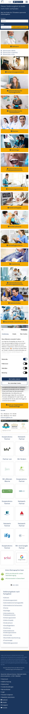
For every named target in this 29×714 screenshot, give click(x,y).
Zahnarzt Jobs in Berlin (9, 50)
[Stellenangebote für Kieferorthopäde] (14, 199)
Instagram (5, 705)
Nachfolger (15, 150)
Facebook (4, 700)
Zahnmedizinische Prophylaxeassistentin (14, 169)
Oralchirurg (15, 264)
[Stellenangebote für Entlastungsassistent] (14, 180)
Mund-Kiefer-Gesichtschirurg (15, 322)
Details (14, 334)
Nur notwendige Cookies (14, 383)
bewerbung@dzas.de (6, 417)
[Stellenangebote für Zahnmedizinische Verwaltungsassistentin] (14, 274)
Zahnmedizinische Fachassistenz (15, 111)
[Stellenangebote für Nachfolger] (14, 141)
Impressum (5, 679)
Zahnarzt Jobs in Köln (9, 54)
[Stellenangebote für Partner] (14, 122)
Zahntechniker (15, 303)
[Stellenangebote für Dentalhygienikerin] (14, 236)
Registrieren (18, 2)
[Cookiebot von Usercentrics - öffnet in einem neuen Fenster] (20, 330)
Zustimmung (5, 334)
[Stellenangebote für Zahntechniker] (14, 294)
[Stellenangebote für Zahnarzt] (14, 37)
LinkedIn (4, 702)
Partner (15, 131)
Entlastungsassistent (15, 189)
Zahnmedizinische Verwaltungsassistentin (14, 283)
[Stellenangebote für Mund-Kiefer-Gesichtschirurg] (14, 313)
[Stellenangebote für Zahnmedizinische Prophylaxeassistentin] (14, 160)
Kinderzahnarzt (15, 226)
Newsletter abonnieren (8, 697)
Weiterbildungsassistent (11, 643)
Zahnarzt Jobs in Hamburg (10, 52)
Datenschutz (5, 684)
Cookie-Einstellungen (7, 687)
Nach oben (15, 585)
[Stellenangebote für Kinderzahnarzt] (14, 218)
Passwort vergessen (7, 694)
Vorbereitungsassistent (15, 72)
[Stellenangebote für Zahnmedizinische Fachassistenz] (14, 102)
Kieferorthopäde (15, 208)
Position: (3, 18)
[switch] (25, 364)
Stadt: (2, 24)
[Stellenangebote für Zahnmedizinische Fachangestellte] (14, 82)
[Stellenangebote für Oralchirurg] (14, 255)
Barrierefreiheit (6, 689)
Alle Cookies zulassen (14, 379)
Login (9, 2)
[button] (27, 2)
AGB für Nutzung (6, 681)
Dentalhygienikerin (15, 245)
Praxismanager (8, 640)
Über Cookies (23, 334)
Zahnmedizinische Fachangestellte (15, 91)
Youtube (4, 707)
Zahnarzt (15, 46)
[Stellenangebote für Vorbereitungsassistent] (14, 63)
